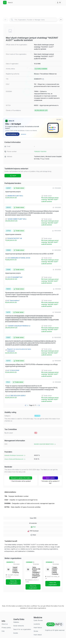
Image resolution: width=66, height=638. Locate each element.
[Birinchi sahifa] (26, 405)
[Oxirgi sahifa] (39, 405)
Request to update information (21, 478)
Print (34, 527)
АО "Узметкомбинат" (13, 300)
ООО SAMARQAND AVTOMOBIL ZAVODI (18, 258)
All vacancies (33, 523)
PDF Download (34, 531)
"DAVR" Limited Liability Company (15, 570)
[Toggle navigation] (5, 2)
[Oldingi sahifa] (28, 405)
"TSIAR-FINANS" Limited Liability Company (55, 571)
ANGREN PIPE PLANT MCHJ (15, 195)
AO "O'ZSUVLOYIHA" (13, 370)
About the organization (13, 582)
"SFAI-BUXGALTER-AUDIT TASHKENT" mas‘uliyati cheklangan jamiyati (36, 572)
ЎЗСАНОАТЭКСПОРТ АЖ (14, 238)
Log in (14, 175)
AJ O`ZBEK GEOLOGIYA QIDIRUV (16, 395)
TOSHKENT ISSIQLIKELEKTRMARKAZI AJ (18, 325)
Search (10, 2)
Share (34, 535)
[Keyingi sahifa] (37, 405)
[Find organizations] (55, 624)
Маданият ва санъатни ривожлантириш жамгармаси (19, 350)
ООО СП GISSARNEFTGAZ (14, 277)
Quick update (50, 478)
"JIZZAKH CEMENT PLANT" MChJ (16, 219)
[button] (58, 2)
